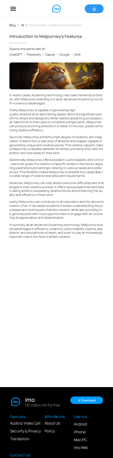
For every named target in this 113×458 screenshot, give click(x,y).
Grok (77, 54)
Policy (50, 431)
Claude (50, 54)
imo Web (81, 447)
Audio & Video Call (25, 423)
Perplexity (34, 54)
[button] (13, 8)
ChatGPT (15, 54)
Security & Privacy (25, 431)
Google (64, 54)
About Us (52, 423)
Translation (20, 438)
